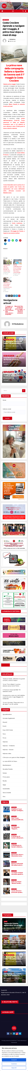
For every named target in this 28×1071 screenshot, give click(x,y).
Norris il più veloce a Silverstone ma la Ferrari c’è (17, 856)
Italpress (5, 742)
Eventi (5, 355)
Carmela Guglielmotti (9, 718)
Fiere (4, 734)
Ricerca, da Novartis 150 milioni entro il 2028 (17, 865)
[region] (14, 1058)
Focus (5, 339)
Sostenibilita (6, 788)
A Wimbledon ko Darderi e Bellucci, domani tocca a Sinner (16, 848)
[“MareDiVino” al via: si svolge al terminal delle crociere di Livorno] (7, 279)
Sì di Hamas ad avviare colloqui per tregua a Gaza (17, 838)
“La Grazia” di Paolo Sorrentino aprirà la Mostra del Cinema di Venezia (17, 875)
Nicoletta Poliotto (8, 769)
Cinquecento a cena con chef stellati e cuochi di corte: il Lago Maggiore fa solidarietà (14, 697)
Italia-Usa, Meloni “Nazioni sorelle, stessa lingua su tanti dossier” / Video (17, 884)
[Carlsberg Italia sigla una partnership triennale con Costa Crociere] (7, 262)
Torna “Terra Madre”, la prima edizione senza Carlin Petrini (14, 942)
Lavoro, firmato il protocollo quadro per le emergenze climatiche (16, 893)
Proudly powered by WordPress (9, 1040)
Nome (4, 400)
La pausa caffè (7, 1012)
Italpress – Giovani (8, 749)
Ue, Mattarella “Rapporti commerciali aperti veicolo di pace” (17, 830)
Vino (4, 796)
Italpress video (7, 753)
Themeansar (14, 1042)
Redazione (12, 39)
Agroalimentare (7, 714)
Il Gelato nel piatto (9, 1002)
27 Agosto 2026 (10, 928)
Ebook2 (5, 722)
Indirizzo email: (7, 409)
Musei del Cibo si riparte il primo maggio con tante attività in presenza (19, 310)
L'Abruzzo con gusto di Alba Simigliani (14, 757)
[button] (23, 11)
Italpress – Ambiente (9, 745)
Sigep (4, 785)
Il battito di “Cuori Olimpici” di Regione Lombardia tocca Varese (17, 811)
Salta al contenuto (5, 1)
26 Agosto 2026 (10, 961)
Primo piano (5, 19)
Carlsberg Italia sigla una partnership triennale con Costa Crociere (6, 268)
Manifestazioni (7, 765)
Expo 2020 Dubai (8, 730)
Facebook (5, 665)
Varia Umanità (7, 792)
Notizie (5, 773)
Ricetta (5, 781)
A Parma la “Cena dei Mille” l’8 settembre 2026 (13, 343)
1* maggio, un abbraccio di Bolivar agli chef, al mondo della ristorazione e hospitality (9, 310)
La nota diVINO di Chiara (10, 761)
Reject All (14, 1067)
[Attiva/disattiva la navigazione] (13, 11)
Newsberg (23, 1040)
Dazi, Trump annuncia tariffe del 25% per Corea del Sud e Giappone (17, 820)
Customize (14, 1063)
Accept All (14, 1059)
